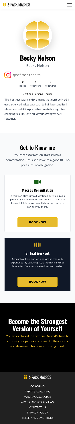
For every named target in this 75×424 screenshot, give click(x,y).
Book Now (37, 222)
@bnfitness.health (27, 75)
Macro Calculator (37, 396)
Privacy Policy (37, 412)
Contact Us (37, 407)
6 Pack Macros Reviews (37, 402)
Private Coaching (37, 391)
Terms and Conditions (38, 417)
